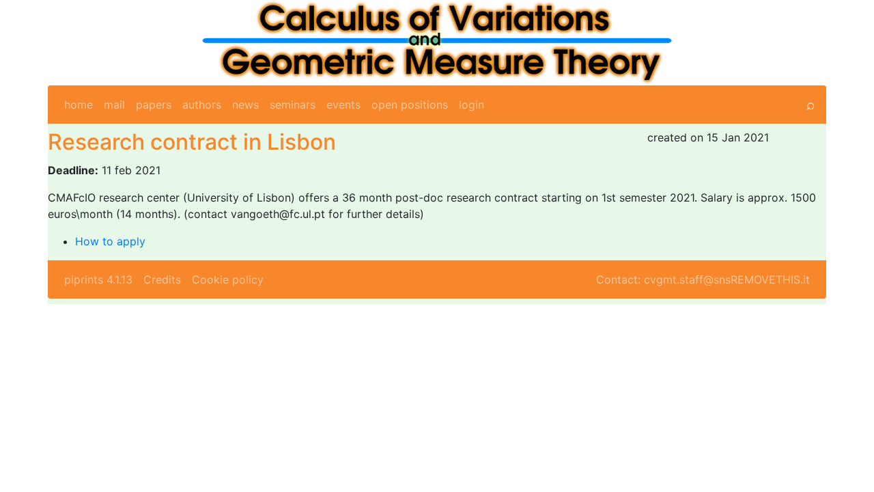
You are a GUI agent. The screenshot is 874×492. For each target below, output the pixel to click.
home (78, 104)
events (343, 104)
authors (201, 104)
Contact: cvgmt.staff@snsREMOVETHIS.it (703, 279)
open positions (409, 104)
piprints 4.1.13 (98, 279)
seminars (292, 104)
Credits (162, 279)
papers (153, 104)
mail (114, 104)
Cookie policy (228, 279)
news (245, 104)
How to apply (110, 241)
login (471, 104)
